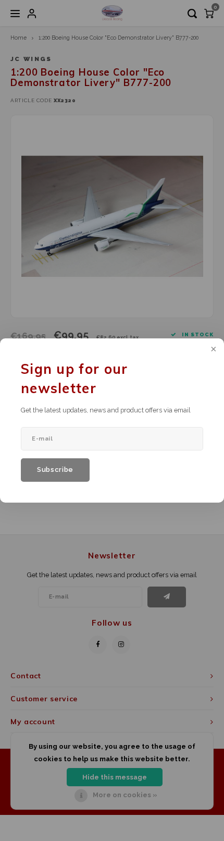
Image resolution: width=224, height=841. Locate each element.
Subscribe (55, 469)
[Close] (212, 349)
